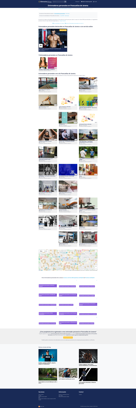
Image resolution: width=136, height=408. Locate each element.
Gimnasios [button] (77, 1)
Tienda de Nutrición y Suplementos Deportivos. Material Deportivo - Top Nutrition (88, 107)
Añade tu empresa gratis (87, 1)
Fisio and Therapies (63, 209)
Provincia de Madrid (50, 8)
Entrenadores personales (59, 13)
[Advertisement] (83, 39)
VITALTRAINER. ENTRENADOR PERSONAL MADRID (86, 159)
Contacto (80, 394)
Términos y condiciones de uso (64, 394)
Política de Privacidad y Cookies (64, 396)
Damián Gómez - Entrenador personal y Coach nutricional (50, 48)
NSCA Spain (41, 227)
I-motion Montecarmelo (63, 243)
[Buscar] (65, 2)
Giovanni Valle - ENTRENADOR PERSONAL (66, 141)
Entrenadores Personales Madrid (65, 227)
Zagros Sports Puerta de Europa (65, 192)
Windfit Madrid (82, 227)
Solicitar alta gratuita (68, 337)
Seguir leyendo (63, 20)
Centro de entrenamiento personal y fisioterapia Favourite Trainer (46, 159)
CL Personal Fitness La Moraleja (85, 124)
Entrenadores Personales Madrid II (45, 192)
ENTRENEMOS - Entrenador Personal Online (47, 176)
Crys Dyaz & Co (62, 124)
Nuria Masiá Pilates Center (44, 106)
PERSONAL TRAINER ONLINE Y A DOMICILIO (47, 69)
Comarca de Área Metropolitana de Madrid (63, 8)
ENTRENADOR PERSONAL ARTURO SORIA (66, 176)
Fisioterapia (66, 15)
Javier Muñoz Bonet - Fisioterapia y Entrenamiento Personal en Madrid (86, 142)
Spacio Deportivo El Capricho (44, 89)
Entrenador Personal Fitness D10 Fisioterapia (88, 243)
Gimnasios (67, 13)
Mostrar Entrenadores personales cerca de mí (74, 23)
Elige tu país (42, 406)
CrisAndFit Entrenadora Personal (45, 141)
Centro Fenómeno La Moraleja (64, 106)
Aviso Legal (61, 395)
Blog (39, 397)
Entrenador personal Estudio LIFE (45, 209)
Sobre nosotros (41, 394)
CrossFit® (62, 15)
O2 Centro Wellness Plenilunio (85, 89)
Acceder (95, 1)
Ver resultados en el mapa (58, 23)
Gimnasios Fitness (42, 8)
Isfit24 (80, 176)
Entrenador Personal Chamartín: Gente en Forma (87, 210)
